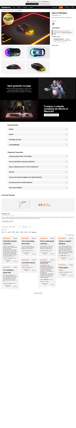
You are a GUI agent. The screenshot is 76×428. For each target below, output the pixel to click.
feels (30, 232)
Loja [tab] (14, 7)
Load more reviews (38, 293)
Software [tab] (19, 7)
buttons (21, 232)
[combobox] (16, 227)
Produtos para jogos (6, 10)
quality (9, 232)
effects (13, 232)
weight (17, 232)
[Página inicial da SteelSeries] (6, 7)
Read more (46, 277)
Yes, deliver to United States (32, 3)
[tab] (54, 7)
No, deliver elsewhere (44, 3)
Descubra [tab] (25, 7)
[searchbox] (5, 227)
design (26, 232)
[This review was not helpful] (34, 253)
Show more (34, 232)
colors (3, 232)
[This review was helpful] (13, 261)
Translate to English (44, 281)
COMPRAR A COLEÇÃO (52, 115)
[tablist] (20, 7)
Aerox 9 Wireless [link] (18, 10)
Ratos (12, 10)
